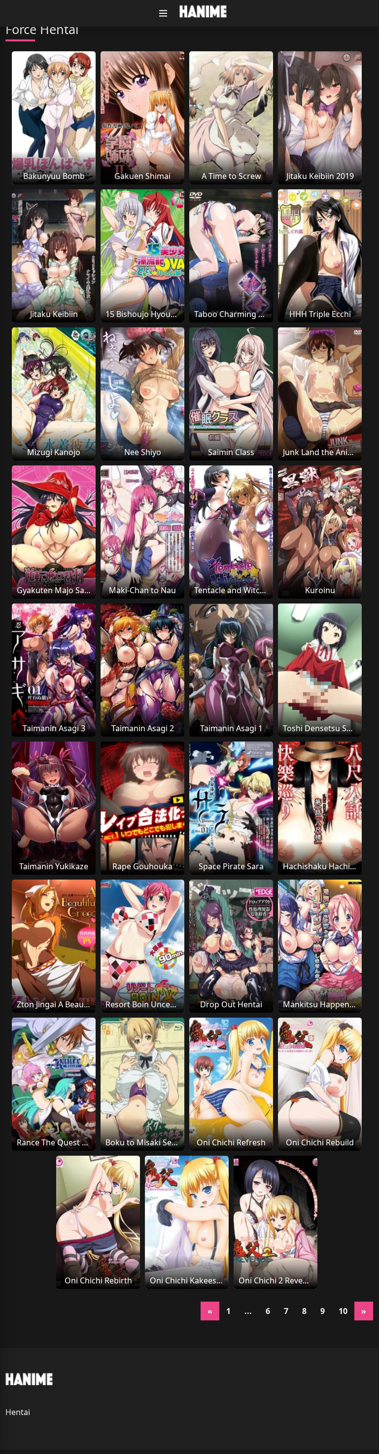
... (248, 1311)
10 (343, 1311)
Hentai (17, 1412)
